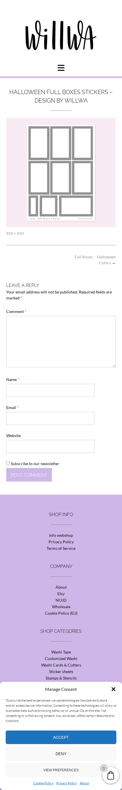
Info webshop (61, 535)
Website (13, 435)
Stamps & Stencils (61, 678)
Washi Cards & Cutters (61, 665)
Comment (16, 311)
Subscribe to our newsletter (34, 463)
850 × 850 (15, 233)
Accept (61, 737)
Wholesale (61, 606)
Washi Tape (61, 652)
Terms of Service (61, 548)
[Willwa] (61, 26)
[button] (113, 689)
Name (12, 379)
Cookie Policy (43, 783)
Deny (61, 753)
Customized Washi (61, 658)
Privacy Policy (66, 783)
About (84, 783)
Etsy (61, 593)
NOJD (61, 600)
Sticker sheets (61, 671)
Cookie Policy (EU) (61, 613)
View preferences (61, 770)
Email (12, 407)
